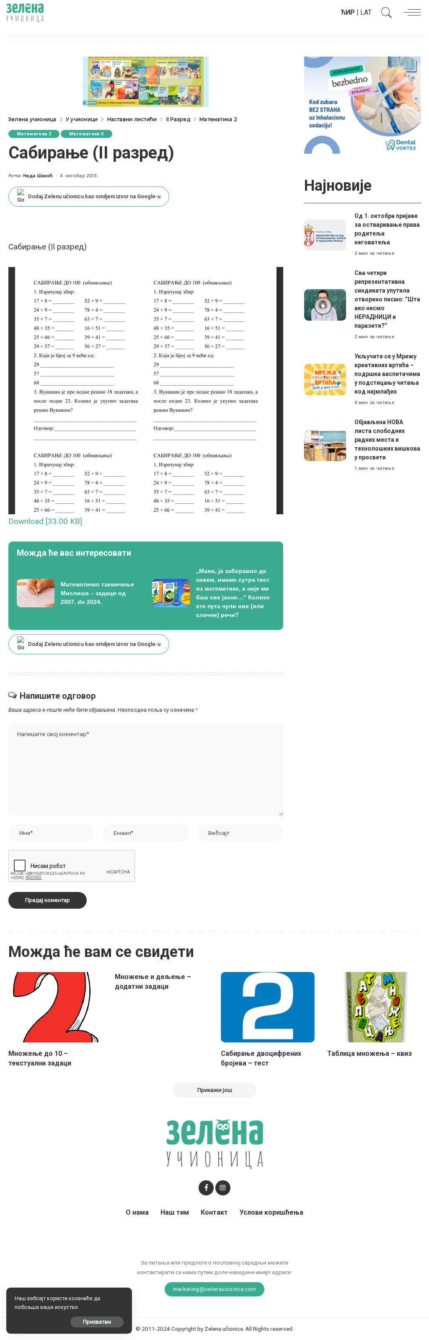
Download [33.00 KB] (45, 521)
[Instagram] (222, 1187)
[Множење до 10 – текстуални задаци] (55, 1007)
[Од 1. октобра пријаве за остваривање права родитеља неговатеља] (325, 235)
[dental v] (362, 105)
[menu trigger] (410, 12)
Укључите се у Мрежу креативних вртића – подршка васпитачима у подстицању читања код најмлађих (387, 374)
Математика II (86, 134)
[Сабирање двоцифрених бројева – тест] (268, 1007)
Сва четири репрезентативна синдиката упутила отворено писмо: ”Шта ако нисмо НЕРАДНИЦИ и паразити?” (387, 299)
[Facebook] (206, 1187)
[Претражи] (384, 12)
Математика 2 (34, 134)
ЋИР (348, 12)
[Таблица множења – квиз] (374, 1007)
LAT (366, 12)
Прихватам (97, 1322)
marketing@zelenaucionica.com (214, 1289)
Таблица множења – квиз (369, 1053)
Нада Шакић (38, 176)
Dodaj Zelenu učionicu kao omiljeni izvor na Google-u (94, 196)
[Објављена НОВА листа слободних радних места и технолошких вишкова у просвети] (325, 445)
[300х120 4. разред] (146, 81)
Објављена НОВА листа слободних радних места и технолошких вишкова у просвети (387, 440)
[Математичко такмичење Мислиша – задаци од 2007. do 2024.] (78, 593)
